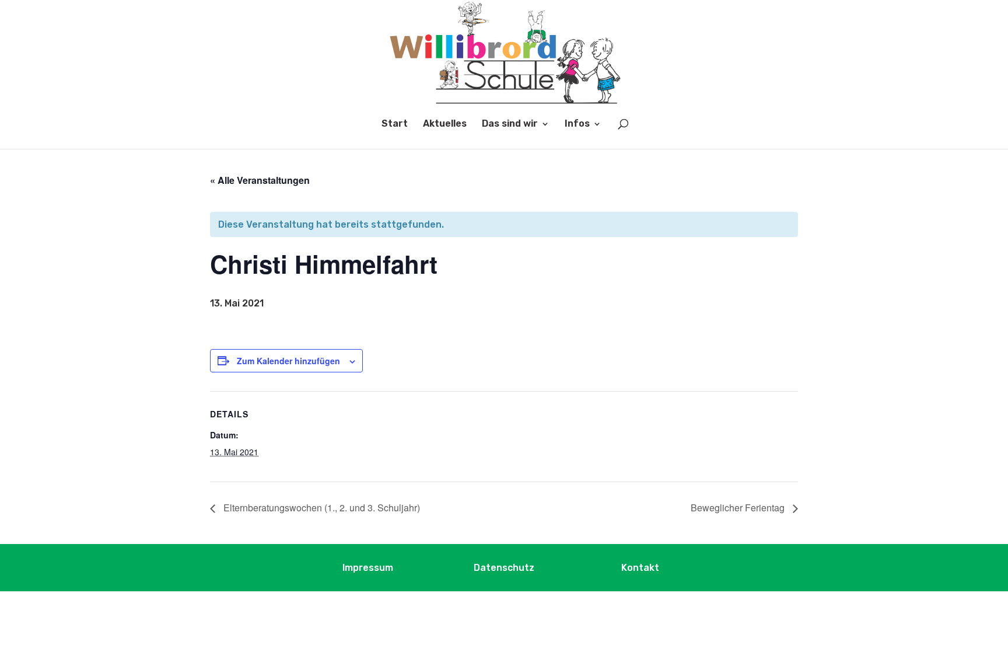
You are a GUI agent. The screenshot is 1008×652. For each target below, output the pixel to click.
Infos (577, 124)
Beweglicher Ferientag (739, 507)
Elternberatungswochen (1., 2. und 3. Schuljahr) (320, 507)
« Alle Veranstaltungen (260, 180)
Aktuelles (445, 124)
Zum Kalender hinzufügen (288, 361)
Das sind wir (510, 124)
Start (395, 124)
